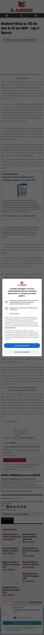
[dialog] (22, 317)
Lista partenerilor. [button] (10, 328)
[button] (22, 313)
